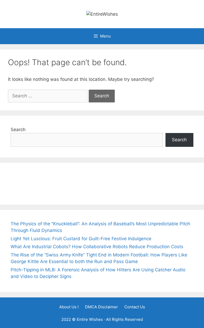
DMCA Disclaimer (101, 306)
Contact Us (134, 306)
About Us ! (69, 306)
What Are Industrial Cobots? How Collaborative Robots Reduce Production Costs (97, 246)
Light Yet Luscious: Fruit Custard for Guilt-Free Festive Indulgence (81, 238)
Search (18, 129)
